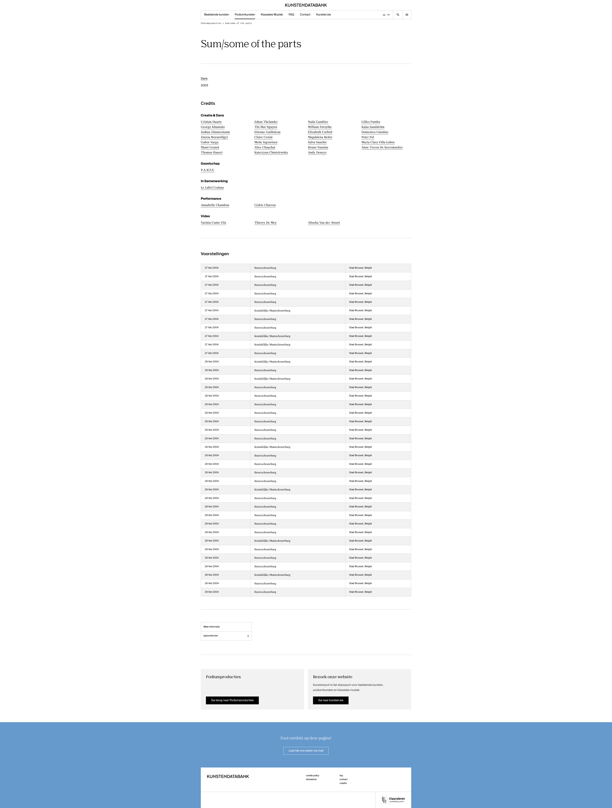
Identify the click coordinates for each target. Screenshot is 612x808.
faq (341, 776)
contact (344, 779)
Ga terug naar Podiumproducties (232, 700)
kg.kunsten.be (211, 636)
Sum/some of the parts (238, 23)
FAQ (291, 14)
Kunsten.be (323, 14)
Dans (204, 78)
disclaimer (311, 779)
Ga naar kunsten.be (330, 700)
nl (384, 14)
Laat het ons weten (306, 750)
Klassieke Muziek (272, 14)
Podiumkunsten (245, 14)
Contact (305, 14)
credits (343, 783)
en (388, 14)
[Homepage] (306, 5)
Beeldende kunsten (216, 14)
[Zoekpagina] (398, 14)
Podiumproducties (211, 23)
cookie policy (312, 776)
